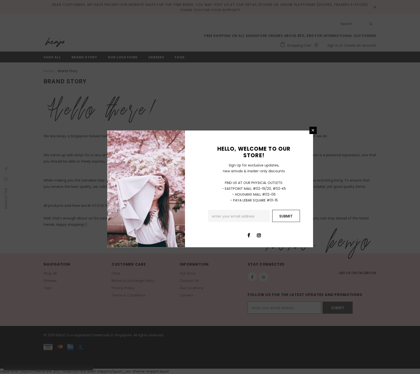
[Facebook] (249, 234)
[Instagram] (258, 234)
